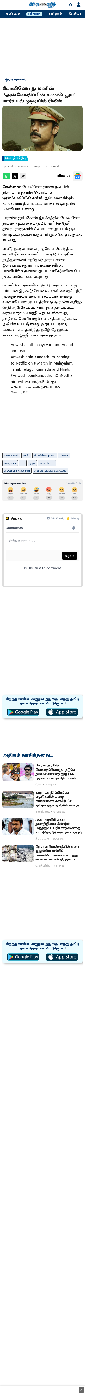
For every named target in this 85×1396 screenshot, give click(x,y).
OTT (23, 463)
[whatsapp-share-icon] (6, 178)
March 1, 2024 (19, 392)
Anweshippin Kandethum (17, 471)
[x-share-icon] (15, 178)
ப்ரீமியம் (34, 14)
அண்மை (12, 14)
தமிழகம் (55, 14)
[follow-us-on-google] (78, 176)
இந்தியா (74, 14)
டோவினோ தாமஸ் (44, 455)
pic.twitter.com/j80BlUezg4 (33, 381)
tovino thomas (47, 463)
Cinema (64, 455)
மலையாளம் (11, 455)
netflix (26, 455)
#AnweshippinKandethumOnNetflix (41, 375)
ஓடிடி (32, 463)
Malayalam (10, 463)
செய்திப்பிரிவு (15, 158)
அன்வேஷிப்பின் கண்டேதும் (50, 471)
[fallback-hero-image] (18, 772)
